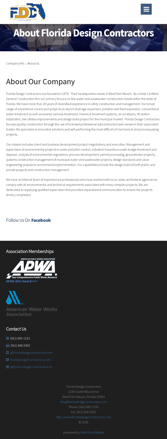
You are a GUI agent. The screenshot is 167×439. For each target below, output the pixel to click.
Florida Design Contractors (51, 12)
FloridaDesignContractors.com (30, 360)
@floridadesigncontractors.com (31, 352)
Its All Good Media (92, 432)
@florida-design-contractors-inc (31, 367)
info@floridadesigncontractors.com (83, 402)
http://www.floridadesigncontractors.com (83, 417)
